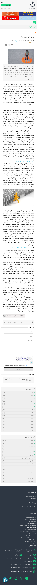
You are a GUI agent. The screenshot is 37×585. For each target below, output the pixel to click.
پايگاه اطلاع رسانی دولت (30, 519)
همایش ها (17, 446)
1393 (17, 428)
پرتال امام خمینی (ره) (31, 533)
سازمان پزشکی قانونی (31, 527)
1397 (17, 416)
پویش (17, 476)
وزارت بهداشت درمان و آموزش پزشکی (28, 525)
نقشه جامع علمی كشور (31, 535)
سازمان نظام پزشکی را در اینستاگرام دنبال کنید (22, 248)
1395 (17, 422)
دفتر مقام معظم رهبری (31, 517)
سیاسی (17, 467)
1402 (17, 401)
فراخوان (17, 461)
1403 (17, 398)
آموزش (16, 41)
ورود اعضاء (5, 5)
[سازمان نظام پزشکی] (32, 5)
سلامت (17, 449)
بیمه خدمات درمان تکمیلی (30, 496)
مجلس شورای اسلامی (31, 523)
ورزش (17, 473)
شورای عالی (17, 481)
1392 (17, 431)
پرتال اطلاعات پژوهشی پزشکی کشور (28, 507)
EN (2, 3)
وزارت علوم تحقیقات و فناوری (30, 529)
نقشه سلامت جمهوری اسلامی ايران (28, 537)
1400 (17, 407)
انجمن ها (34, 543)
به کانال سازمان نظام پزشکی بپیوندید (24, 161)
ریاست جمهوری (32, 521)
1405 (17, 392)
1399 (17, 410)
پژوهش (17, 455)
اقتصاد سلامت (17, 464)
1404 (17, 395)
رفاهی (17, 443)
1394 (17, 425)
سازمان (17, 440)
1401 (17, 404)
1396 (17, 419)
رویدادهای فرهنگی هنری (17, 458)
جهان (17, 470)
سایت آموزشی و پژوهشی (30, 541)
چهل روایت (17, 479)
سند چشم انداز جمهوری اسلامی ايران (28, 531)
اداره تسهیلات (33, 498)
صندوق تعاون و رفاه (32, 539)
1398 (17, 413)
